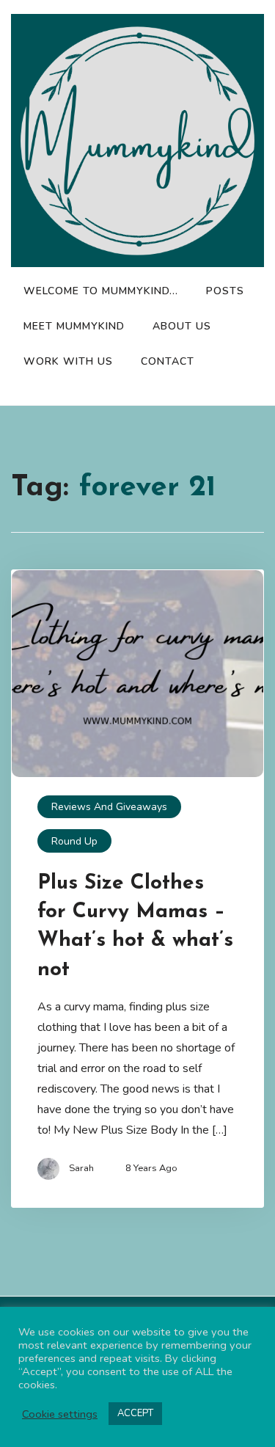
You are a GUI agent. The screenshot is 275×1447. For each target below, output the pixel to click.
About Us (182, 326)
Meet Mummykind (74, 326)
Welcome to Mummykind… (100, 291)
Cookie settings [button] (60, 1414)
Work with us (68, 361)
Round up (74, 841)
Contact (167, 361)
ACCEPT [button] (135, 1413)
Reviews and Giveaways (109, 807)
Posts (225, 291)
